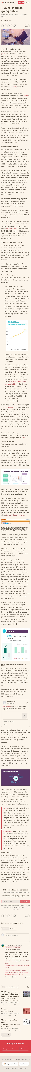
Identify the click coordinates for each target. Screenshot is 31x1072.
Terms (17, 1059)
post (23, 438)
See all (5, 1035)
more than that (11, 229)
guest (14, 87)
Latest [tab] (8, 987)
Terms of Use (23, 905)
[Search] (28, 987)
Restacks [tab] (12, 929)
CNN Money (7, 831)
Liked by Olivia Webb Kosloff (13, 947)
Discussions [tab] (14, 987)
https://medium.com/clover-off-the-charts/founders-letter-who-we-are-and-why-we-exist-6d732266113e (17, 972)
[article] (15, 998)
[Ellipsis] (28, 945)
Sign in (27, 2)
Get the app (23, 1064)
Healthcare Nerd (10, 945)
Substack (7, 1068)
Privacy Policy (15, 909)
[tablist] (8, 929)
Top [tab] (3, 987)
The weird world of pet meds (9, 1021)
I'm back (4, 1009)
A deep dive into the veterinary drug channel (10, 1025)
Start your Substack (11, 1064)
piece (3, 54)
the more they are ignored (15, 515)
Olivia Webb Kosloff (6, 20)
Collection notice (25, 1059)
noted (26, 96)
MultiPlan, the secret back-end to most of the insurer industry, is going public (11, 994)
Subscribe (21, 2)
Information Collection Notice (18, 907)
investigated (9, 407)
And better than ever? (7, 1011)
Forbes (5, 808)
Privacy (12, 1059)
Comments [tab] (5, 929)
